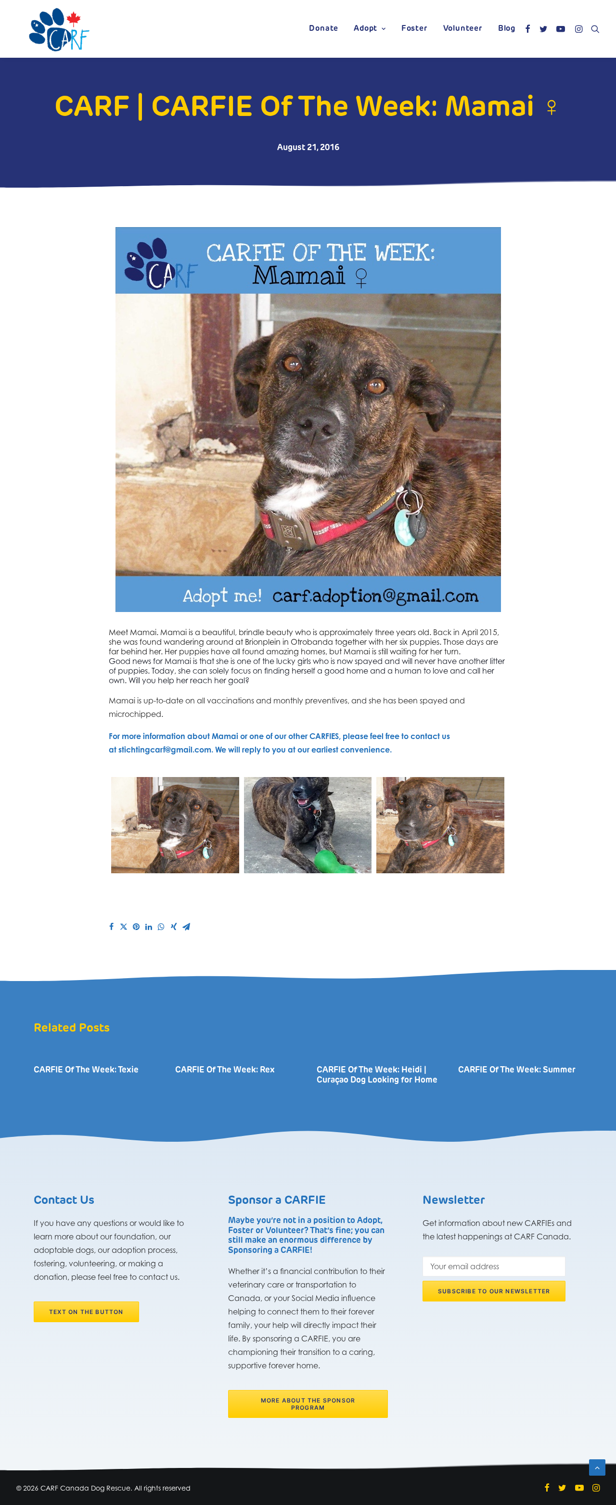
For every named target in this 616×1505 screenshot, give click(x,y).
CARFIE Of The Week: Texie (86, 1070)
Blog (506, 29)
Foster (414, 29)
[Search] (593, 29)
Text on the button (86, 1311)
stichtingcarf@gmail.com (164, 749)
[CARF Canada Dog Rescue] (59, 29)
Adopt (365, 29)
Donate (323, 29)
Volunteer (463, 29)
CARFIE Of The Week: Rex (225, 1070)
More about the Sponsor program (309, 1404)
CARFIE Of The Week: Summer (517, 1070)
